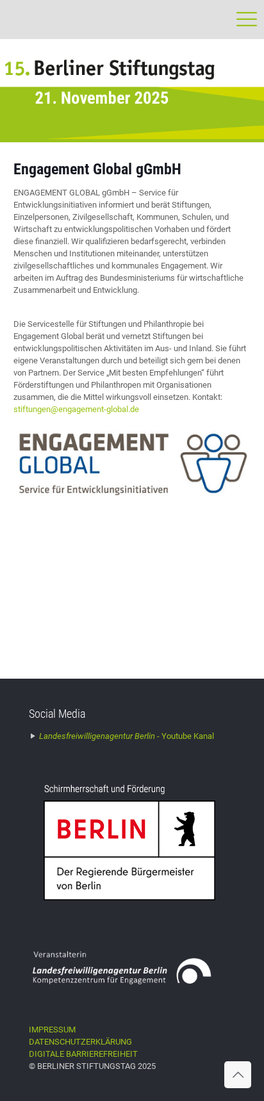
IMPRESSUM (52, 1029)
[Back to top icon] (237, 1074)
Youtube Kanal (126, 736)
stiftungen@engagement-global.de (76, 409)
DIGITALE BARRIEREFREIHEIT (83, 1054)
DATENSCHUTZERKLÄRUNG (80, 1042)
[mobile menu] (247, 19)
